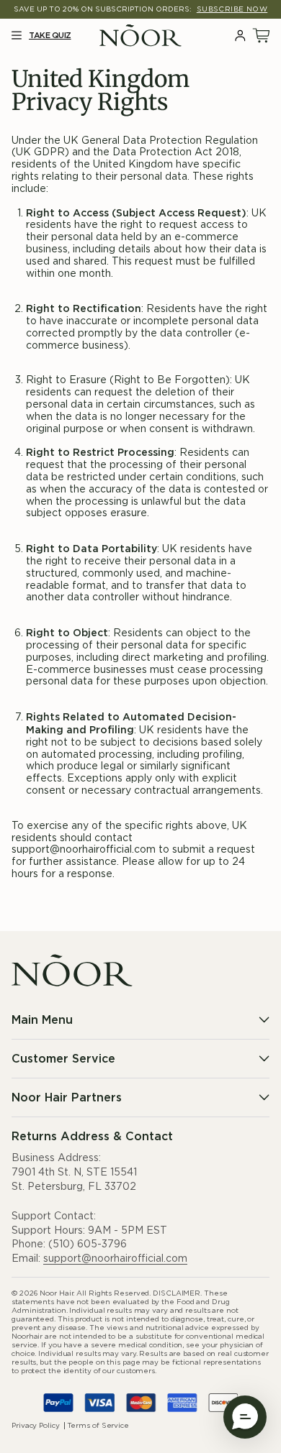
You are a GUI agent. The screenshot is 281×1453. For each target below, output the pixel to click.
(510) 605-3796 (87, 1244)
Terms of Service (98, 1425)
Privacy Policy (36, 1425)
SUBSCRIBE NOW (232, 9)
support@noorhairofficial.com (115, 1259)
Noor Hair (56, 1293)
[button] (16, 35)
